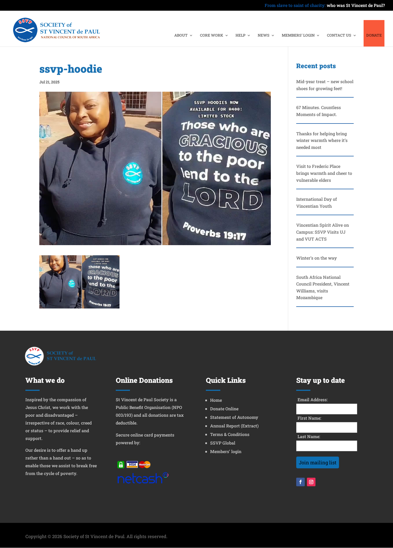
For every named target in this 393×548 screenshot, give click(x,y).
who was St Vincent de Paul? (325, 5)
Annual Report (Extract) (234, 426)
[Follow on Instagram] (311, 482)
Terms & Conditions (229, 434)
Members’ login (225, 451)
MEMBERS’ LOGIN (298, 35)
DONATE (374, 35)
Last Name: (309, 436)
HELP (240, 35)
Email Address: (313, 399)
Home (216, 400)
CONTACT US (339, 35)
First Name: (309, 418)
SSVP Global (222, 443)
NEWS (263, 35)
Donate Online (224, 408)
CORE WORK (211, 35)
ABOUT (181, 35)
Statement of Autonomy (234, 417)
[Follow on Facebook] (300, 482)
